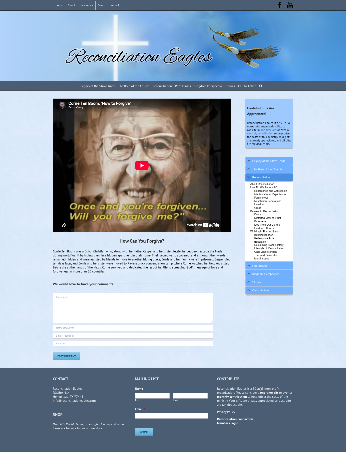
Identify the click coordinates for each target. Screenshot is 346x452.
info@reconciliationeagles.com (74, 401)
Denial (258, 214)
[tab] (269, 161)
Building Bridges (263, 234)
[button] (260, 85)
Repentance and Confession (270, 190)
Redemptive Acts (264, 238)
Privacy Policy (226, 412)
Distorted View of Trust (267, 217)
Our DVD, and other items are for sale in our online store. (88, 426)
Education (260, 241)
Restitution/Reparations (267, 201)
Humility (259, 204)
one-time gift (269, 130)
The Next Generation (266, 255)
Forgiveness (261, 197)
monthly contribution (260, 133)
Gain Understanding (265, 251)
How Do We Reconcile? (264, 187)
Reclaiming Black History (269, 244)
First (137, 400)
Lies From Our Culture (267, 224)
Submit (144, 431)
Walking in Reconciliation (264, 231)
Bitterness (260, 221)
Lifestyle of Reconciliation (269, 248)
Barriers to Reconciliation (264, 211)
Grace (257, 207)
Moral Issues (261, 258)
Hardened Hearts (264, 228)
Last (175, 400)
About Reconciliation (262, 184)
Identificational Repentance (270, 194)
